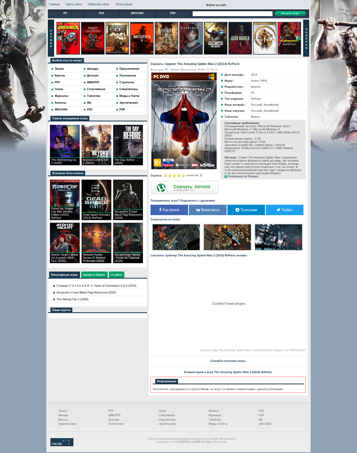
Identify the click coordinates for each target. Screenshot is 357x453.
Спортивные (96, 89)
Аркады (92, 68)
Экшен (59, 68)
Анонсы (60, 102)
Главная (54, 4)
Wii (89, 102)
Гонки (59, 89)
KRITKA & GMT (190, 441)
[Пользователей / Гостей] (61, 445)
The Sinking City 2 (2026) (72, 299)
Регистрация (124, 4)
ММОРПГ (93, 82)
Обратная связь (99, 4)
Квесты (60, 75)
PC (65, 13)
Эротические (128, 102)
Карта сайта (74, 4)
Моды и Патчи (129, 95)
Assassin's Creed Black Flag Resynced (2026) (86, 292)
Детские (93, 75)
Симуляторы (128, 89)
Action (175, 69)
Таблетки (93, 95)
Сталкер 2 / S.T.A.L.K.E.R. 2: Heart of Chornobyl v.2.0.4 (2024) (96, 285)
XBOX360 (137, 13)
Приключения (129, 68)
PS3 (101, 13)
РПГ (57, 82)
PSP (173, 13)
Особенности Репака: (243, 176)
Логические (127, 75)
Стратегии (126, 82)
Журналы (61, 95)
